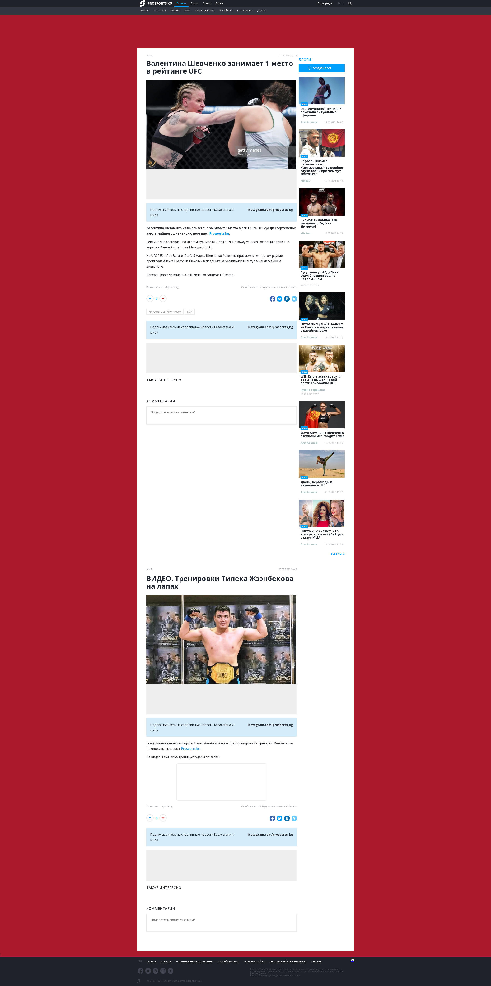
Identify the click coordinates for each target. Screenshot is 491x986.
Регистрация (325, 3)
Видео (219, 3)
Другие (261, 10)
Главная (181, 3)
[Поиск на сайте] (349, 3)
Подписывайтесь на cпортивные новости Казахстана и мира (221, 212)
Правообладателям (228, 961)
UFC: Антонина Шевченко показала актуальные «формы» (321, 110)
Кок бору (160, 10)
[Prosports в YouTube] (170, 971)
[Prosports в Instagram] (163, 971)
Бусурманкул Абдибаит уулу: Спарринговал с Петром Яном (320, 274)
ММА (187, 10)
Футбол (144, 10)
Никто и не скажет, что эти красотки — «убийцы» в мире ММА (322, 533)
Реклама (316, 961)
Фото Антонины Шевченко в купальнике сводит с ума (322, 433)
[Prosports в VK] (155, 971)
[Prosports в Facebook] (140, 971)
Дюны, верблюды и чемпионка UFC (316, 482)
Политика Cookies (254, 961)
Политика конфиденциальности (288, 961)
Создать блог (322, 68)
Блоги (194, 3)
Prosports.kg (219, 233)
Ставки (207, 3)
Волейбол (225, 10)
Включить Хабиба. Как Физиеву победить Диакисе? (319, 222)
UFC (190, 312)
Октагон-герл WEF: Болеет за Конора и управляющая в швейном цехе (322, 326)
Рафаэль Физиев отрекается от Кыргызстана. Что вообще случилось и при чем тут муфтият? (322, 166)
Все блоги (338, 553)
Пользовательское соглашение (194, 961)
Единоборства (204, 10)
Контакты (166, 961)
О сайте (151, 961)
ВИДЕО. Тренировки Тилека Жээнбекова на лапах (220, 582)
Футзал (175, 10)
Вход (340, 3)
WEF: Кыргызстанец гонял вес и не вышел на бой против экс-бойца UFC (321, 378)
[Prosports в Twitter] (148, 971)
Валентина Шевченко (165, 312)
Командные (244, 10)
